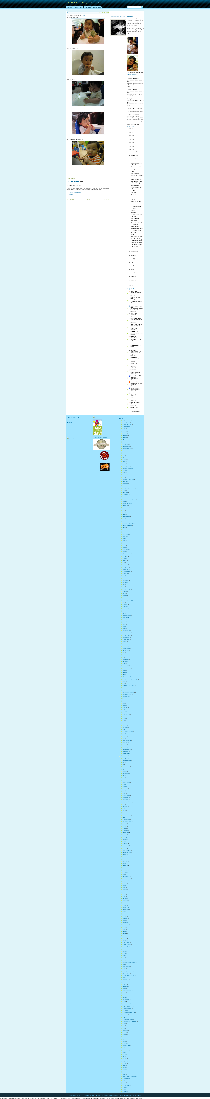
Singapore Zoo (125, 949)
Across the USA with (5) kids (137, 333)
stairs (124, 977)
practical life (125, 854)
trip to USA (125, 1036)
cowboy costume (126, 549)
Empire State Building (127, 589)
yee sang (124, 1082)
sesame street (125, 924)
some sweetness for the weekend (129, 962)
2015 (130, 128)
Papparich (124, 826)
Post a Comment (70, 194)
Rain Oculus (125, 883)
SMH (123, 957)
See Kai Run (125, 918)
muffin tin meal (125, 788)
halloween (124, 641)
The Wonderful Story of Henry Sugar (129, 1021)
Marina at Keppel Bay (127, 749)
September (133, 251)
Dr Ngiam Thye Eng (126, 571)
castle (124, 510)
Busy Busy (133, 199)
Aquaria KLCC (125, 439)
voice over (124, 1058)
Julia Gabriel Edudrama (127, 694)
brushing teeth (125, 486)
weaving (124, 1067)
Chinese (124, 527)
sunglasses (125, 984)
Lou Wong (124, 736)
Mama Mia (124, 744)
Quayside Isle (125, 870)
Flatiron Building (126, 617)
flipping (124, 619)
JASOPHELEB (134, 407)
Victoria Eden (134, 363)
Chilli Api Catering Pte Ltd (127, 525)
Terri (134, 108)
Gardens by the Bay (126, 630)
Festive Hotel (125, 606)
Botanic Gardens (126, 481)
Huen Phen (125, 672)
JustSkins (91, 1095)
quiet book (125, 872)
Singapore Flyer (126, 946)
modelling (124, 778)
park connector (125, 830)
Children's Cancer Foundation (128, 523)
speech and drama (126, 966)
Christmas (124, 532)
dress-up (124, 575)
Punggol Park (125, 865)
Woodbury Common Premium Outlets (129, 1076)
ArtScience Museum (126, 446)
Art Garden (125, 442)
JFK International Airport (127, 687)
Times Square (125, 1030)
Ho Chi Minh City (126, 659)
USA (123, 1047)
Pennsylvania (125, 835)
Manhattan (125, 747)
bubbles (124, 490)
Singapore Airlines (126, 942)
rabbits (124, 874)
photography (125, 843)
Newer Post (71, 199)
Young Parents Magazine (127, 1083)
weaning (124, 1065)
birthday (124, 472)
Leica (124, 720)
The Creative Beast (73, 181)
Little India (124, 725)
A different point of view (127, 424)
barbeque (124, 459)
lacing (124, 709)
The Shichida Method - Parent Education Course (136, 189)
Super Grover (125, 986)
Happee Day (125, 646)
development (125, 564)
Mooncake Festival (126, 782)
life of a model (125, 723)
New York (124, 813)
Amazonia (124, 433)
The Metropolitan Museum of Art (129, 1012)
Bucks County (125, 492)
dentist (124, 562)
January (132, 280)
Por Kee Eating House (127, 852)
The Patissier (125, 1014)
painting (124, 824)
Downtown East (125, 569)
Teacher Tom (134, 291)
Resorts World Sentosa (127, 892)
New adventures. (134, 399)
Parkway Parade (126, 832)
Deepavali (124, 560)
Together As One (135, 388)
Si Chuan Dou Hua (126, 936)
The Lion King (125, 1010)
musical (124, 793)
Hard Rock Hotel (126, 650)
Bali (123, 457)
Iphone (124, 681)
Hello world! (133, 314)
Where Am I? (133, 394)
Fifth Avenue (125, 608)
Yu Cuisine (125, 1087)
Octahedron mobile (126, 819)
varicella (124, 1052)
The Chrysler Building (127, 1003)
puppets (124, 868)
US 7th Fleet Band (126, 1045)
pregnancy (125, 857)
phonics (124, 841)
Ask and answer (126, 450)
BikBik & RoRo (134, 369)
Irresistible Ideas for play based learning (136, 344)
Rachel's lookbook (126, 876)
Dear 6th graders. (134, 328)
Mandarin (124, 745)
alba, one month (134, 403)
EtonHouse (125, 597)
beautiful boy (125, 470)
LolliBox (124, 729)
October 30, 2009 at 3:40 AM (75, 192)
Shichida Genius (126, 935)
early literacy (125, 578)
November (133, 155)
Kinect (124, 703)
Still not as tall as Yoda (136, 179)
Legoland (124, 718)
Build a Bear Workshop (127, 496)
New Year (124, 810)
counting (124, 547)
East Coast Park (126, 580)
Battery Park (125, 464)
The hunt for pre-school (127, 1008)
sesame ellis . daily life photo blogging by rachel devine (136, 326)
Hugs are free (134, 220)
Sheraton (124, 931)
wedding (124, 1069)
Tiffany (124, 1025)
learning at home (126, 714)
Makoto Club (125, 742)
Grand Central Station (127, 635)
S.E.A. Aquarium (126, 909)
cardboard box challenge (127, 503)
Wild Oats (124, 1074)
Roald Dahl (125, 898)
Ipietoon (123, 1095)
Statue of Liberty (126, 979)
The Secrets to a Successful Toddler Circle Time (137, 309)
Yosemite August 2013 (135, 389)
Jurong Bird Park (126, 696)
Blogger (138, 411)
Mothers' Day (125, 786)
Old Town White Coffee (127, 821)
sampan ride (125, 913)
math (123, 762)
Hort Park (124, 670)
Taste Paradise (125, 995)
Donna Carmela (125, 567)
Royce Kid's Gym (126, 907)
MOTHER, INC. (134, 331)
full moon (124, 628)
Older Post (105, 199)
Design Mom (134, 357)
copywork (124, 543)
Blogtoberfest (125, 475)
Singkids (124, 951)
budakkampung (125, 494)
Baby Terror (125, 453)
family (124, 602)
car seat (124, 501)
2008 (130, 285)
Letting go (133, 212)
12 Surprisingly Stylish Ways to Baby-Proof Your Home (136, 339)
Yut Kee (124, 1089)
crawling (124, 551)
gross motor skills (126, 639)
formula (124, 624)
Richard (124, 896)
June (132, 262)
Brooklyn (124, 485)
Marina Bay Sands (126, 753)
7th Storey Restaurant (127, 420)
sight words (125, 938)
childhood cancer (126, 521)
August (132, 255)
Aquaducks (125, 435)
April (132, 269)
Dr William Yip (125, 573)
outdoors (124, 823)
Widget (129, 124)
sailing (124, 911)
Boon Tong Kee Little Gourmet (128, 479)
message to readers (126, 766)
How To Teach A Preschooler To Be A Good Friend (136, 301)
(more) (140, 121)
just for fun (125, 698)
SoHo (124, 960)
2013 (130, 135)
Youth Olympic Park (126, 1085)
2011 (130, 142)
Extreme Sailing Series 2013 (128, 600)
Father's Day (125, 604)
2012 (130, 139)
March (132, 273)
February (133, 276)
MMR (123, 775)
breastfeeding (125, 483)
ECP (123, 584)
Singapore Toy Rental (127, 947)
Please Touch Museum (127, 850)
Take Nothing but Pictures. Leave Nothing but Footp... (137, 206)
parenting (124, 828)
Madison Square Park (127, 740)
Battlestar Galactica (126, 466)
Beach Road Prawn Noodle (128, 468)
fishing (124, 613)
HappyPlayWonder (126, 648)
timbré (124, 1028)
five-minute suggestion (127, 615)
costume (124, 545)
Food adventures (72, 13)
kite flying (124, 705)
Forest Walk (125, 622)
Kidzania (124, 701)
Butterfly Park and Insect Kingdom (129, 499)
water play (124, 1063)
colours (124, 540)
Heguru (124, 654)
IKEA (123, 674)
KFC (123, 699)
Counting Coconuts (135, 393)
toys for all (129, 110)
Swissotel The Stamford (127, 990)
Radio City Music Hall (126, 878)
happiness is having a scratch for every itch (135, 371)
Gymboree (133, 161)
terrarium (124, 1001)
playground (125, 848)
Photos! (133, 171)
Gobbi (124, 633)
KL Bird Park (125, 707)
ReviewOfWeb (135, 124)
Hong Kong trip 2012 (127, 668)
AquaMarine (125, 437)
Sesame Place (125, 922)
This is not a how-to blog (136, 167)
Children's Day (134, 246)
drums (124, 576)
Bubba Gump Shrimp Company (128, 488)
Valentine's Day (125, 1050)
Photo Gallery (88, 7)
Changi (124, 514)
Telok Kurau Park (126, 999)
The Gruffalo (125, 1004)
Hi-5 (123, 657)
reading (124, 887)
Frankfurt (124, 626)
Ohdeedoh (133, 336)
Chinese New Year (126, 529)
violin (123, 1056)
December (133, 151)
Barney (124, 461)
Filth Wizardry (134, 382)
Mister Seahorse (126, 773)
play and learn (125, 845)
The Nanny (133, 192)
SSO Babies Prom (126, 973)
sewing (124, 927)
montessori (125, 780)
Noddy (124, 817)
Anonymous (135, 89)
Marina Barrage (125, 751)
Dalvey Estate (125, 556)
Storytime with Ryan (126, 982)
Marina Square (125, 755)
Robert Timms (125, 900)
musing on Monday (126, 795)
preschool (124, 859)
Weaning (133, 169)
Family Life (69, 7)
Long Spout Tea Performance (128, 733)
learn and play (125, 712)
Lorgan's (124, 734)
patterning (124, 834)
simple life (124, 940)
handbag (124, 644)
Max (123, 764)
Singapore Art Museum (127, 944)
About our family (97, 7)
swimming (124, 988)
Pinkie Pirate (136, 78)
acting (124, 428)
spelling (124, 968)
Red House (125, 889)
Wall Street (125, 1061)
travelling (124, 1034)
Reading (133, 210)
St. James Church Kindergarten (128, 975)
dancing (124, 558)
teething (124, 997)
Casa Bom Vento (126, 507)
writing (124, 1080)
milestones (125, 769)
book (123, 477)
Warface (132, 346)
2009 (130, 149)
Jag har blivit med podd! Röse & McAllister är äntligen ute (136, 353)
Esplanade (125, 595)
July (132, 258)
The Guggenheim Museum (128, 1006)
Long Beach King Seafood (128, 731)
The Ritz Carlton (126, 1017)
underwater (125, 1043)
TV (123, 1039)
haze (123, 652)
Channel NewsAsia (126, 516)
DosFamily (133, 350)
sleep (124, 955)
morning (124, 784)
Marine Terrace (125, 758)
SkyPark (124, 953)
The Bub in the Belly (74, 1095)
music (124, 791)
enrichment (125, 591)
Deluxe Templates (137, 1095)
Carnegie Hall (125, 505)
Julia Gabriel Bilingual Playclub (128, 692)
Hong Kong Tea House (127, 666)
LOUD (124, 738)
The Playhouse (125, 1015)
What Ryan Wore (126, 1072)
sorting (124, 964)
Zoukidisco (125, 1091)
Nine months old (135, 185)
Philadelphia (125, 839)
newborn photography (127, 815)
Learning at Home (78, 7)
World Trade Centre (126, 1078)
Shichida (124, 933)
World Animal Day (135, 226)
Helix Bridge (125, 655)
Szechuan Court (126, 993)
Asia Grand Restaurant (127, 448)
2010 (130, 146)
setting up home (126, 925)
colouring (124, 538)
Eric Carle (124, 593)
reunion (124, 894)
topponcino (125, 1032)
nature (124, 808)
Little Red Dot (125, 727)
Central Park (125, 512)
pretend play (125, 861)
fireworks (124, 611)
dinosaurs (124, 565)
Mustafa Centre (125, 797)
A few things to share (127, 426)
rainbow (124, 885)
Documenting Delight (136, 318)
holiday (124, 663)
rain (123, 881)
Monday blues (134, 194)
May (132, 266)
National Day (125, 806)
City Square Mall (126, 534)
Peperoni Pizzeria (126, 837)
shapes (124, 929)
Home (88, 199)
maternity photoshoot (127, 760)
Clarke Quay (125, 536)
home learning (125, 665)
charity (124, 518)
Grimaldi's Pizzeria (126, 637)
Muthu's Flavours (126, 799)
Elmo (123, 586)
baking (124, 455)
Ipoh (123, 683)
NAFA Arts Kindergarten (127, 802)
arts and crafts (125, 444)
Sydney (124, 992)
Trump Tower (125, 1037)
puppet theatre (125, 867)
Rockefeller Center (126, 903)
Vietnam (124, 1054)
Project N (124, 863)
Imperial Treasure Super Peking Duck (130, 676)
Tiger (123, 1026)
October (132, 159)
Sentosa (124, 920)
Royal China (125, 905)
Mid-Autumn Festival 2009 (137, 236)
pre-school (124, 856)
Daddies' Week (125, 554)
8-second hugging (126, 422)
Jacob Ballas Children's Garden (128, 685)
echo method (125, 582)
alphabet (124, 431)
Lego (124, 716)
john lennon (125, 690)
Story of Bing (134, 313)
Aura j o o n (133, 397)
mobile (124, 777)
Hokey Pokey (125, 661)
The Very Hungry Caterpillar (128, 1019)
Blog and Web (105, 1095)
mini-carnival (125, 771)
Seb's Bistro (125, 916)
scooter (124, 914)
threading (124, 1023)
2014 (130, 132)
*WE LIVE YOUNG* (135, 402)
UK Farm (124, 1041)
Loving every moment (135, 378)
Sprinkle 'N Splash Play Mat (128, 971)
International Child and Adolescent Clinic (130, 679)
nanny (124, 804)
